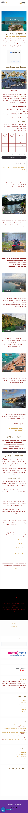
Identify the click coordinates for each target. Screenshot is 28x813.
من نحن (24, 714)
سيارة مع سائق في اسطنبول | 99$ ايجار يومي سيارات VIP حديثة (15, 725)
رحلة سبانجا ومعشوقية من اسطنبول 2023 (14, 168)
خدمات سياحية (23, 711)
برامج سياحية (23, 703)
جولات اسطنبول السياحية (21, 36)
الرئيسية (24, 700)
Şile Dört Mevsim (19, 548)
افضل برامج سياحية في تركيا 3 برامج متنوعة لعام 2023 (15, 740)
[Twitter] (14, 807)
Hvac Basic (22, 679)
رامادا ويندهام (20, 540)
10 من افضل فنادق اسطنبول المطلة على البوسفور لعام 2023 (14, 732)
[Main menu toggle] (3, 2)
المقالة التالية (14, 626)
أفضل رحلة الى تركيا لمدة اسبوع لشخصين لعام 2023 (16, 736)
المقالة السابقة (14, 623)
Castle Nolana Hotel (19, 554)
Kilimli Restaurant (19, 575)
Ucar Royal (21, 544)
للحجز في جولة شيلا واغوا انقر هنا (14, 157)
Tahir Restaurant (20, 581)
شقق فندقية (23, 709)
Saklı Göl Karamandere (18, 569)
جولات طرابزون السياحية (21, 707)
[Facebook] (16, 807)
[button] (6, 3)
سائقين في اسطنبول (21, 97)
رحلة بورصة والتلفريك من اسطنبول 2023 (15, 429)
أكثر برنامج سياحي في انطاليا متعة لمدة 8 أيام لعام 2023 (15, 728)
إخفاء (11, 52)
